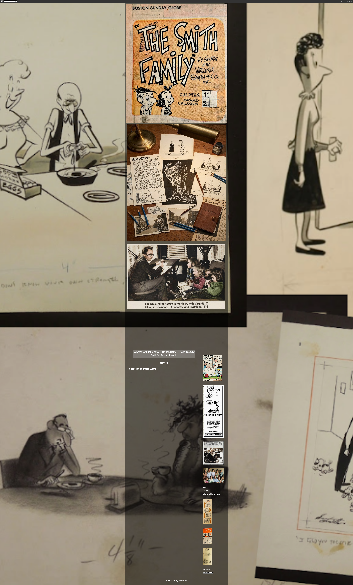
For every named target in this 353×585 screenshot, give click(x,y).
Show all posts (169, 355)
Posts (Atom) (149, 369)
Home (164, 362)
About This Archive (212, 494)
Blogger (182, 581)
